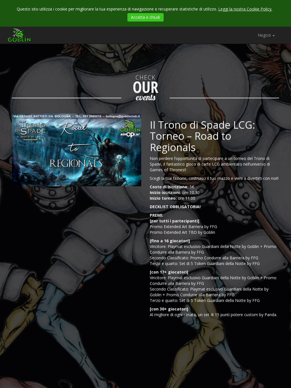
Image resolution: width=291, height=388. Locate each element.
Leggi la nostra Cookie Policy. (245, 9)
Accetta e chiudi (145, 17)
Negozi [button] (265, 35)
